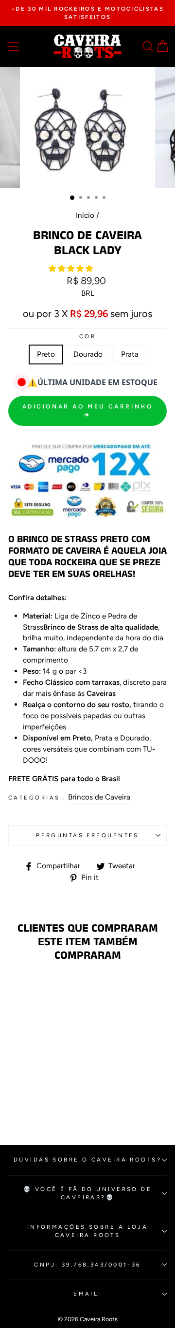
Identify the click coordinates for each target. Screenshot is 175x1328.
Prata (130, 354)
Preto (46, 354)
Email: (87, 1293)
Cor (87, 336)
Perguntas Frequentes (87, 835)
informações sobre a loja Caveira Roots (87, 1230)
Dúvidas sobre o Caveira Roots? (87, 1159)
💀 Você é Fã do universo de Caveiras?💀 (87, 1193)
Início (85, 215)
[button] (72, 268)
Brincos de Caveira (99, 796)
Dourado (88, 354)
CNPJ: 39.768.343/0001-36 (87, 1264)
